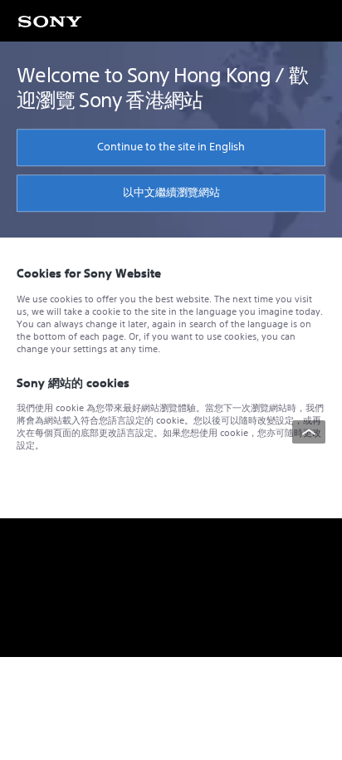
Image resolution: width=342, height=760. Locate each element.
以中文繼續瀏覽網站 (171, 192)
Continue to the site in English (171, 147)
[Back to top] (308, 432)
